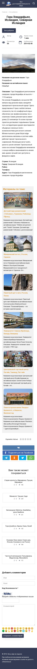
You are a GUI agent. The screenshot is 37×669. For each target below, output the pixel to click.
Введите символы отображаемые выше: (18, 597)
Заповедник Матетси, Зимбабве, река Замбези (18, 511)
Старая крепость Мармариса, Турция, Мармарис (18, 481)
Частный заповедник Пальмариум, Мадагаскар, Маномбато (18, 557)
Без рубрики (9, 30)
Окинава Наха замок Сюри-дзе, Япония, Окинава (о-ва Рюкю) (18, 541)
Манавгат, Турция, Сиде (19, 496)
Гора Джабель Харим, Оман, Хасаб (18, 526)
